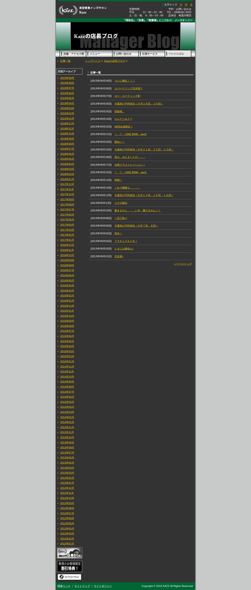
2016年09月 (67, 260)
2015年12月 (67, 305)
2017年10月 (67, 194)
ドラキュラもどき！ (126, 241)
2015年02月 (67, 356)
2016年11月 (67, 250)
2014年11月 (67, 371)
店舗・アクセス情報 (73, 54)
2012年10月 (67, 498)
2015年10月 (67, 315)
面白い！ (119, 141)
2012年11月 (67, 492)
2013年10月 (67, 437)
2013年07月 (67, 452)
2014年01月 (67, 422)
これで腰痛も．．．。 (127, 187)
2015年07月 (67, 330)
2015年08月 (67, 326)
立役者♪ (118, 256)
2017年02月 (67, 234)
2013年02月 (67, 477)
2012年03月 (67, 533)
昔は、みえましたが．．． (129, 157)
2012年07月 (67, 513)
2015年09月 (67, 320)
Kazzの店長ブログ (114, 60)
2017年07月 (67, 209)
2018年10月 (67, 133)
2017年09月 (67, 199)
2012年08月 (67, 508)
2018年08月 (67, 143)
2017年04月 (67, 224)
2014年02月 (67, 417)
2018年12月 (67, 123)
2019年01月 (67, 118)
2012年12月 (67, 488)
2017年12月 (67, 184)
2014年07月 (67, 391)
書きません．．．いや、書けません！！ (137, 210)
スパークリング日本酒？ (128, 88)
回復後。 (119, 111)
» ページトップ (183, 263)
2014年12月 (67, 366)
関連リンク (64, 585)
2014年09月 (67, 381)
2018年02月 (67, 174)
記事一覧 (65, 60)
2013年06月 (67, 457)
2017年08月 (67, 204)
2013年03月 (67, 472)
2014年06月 (67, 396)
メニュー (95, 53)
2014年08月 (67, 386)
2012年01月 (67, 543)
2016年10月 (67, 255)
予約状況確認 (176, 53)
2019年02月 (67, 113)
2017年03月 (67, 229)
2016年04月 (67, 285)
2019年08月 (67, 82)
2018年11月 (67, 128)
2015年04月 (67, 346)
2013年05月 (67, 462)
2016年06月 (67, 275)
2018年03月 (67, 168)
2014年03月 (67, 412)
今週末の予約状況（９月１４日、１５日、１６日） (144, 195)
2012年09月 (67, 503)
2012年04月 (67, 528)
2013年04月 (67, 467)
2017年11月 (67, 189)
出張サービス (150, 53)
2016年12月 (67, 244)
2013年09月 (67, 442)
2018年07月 (67, 148)
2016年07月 (67, 270)
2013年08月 (67, 447)
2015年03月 (67, 351)
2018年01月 (67, 179)
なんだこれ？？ (123, 118)
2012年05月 (67, 523)
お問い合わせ (123, 53)
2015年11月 (67, 310)
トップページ (93, 60)
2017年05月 (67, 219)
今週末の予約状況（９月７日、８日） (136, 225)
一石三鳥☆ (120, 218)
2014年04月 (67, 406)
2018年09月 (67, 138)
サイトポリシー (103, 585)
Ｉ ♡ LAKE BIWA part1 (130, 172)
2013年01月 (67, 482)
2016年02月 (67, 295)
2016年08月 (67, 265)
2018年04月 (67, 164)
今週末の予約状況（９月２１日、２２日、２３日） (144, 149)
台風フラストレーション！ (129, 164)
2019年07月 (67, 88)
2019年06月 (67, 93)
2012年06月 (67, 518)
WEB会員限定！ (123, 126)
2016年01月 (67, 300)
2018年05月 (67, 158)
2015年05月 (67, 341)
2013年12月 (67, 427)
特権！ (118, 180)
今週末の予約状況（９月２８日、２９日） (138, 103)
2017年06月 (67, 214)
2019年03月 (67, 108)
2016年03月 (67, 290)
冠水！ (118, 233)
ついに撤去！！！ (124, 80)
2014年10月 (67, 376)
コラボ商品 (120, 202)
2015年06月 (67, 336)
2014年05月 (67, 401)
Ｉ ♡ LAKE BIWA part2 (130, 134)
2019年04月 (67, 103)
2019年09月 (67, 78)
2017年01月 (67, 239)
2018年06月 (67, 153)
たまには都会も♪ (124, 248)
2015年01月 (67, 361)
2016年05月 (67, 280)
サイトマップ (82, 585)
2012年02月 (67, 538)
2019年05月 (67, 98)
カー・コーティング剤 (127, 95)
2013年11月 (67, 432)
